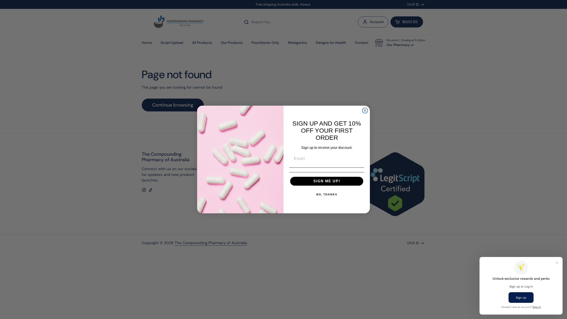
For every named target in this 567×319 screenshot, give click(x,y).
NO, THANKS (326, 194)
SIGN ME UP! (326, 181)
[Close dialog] (365, 110)
